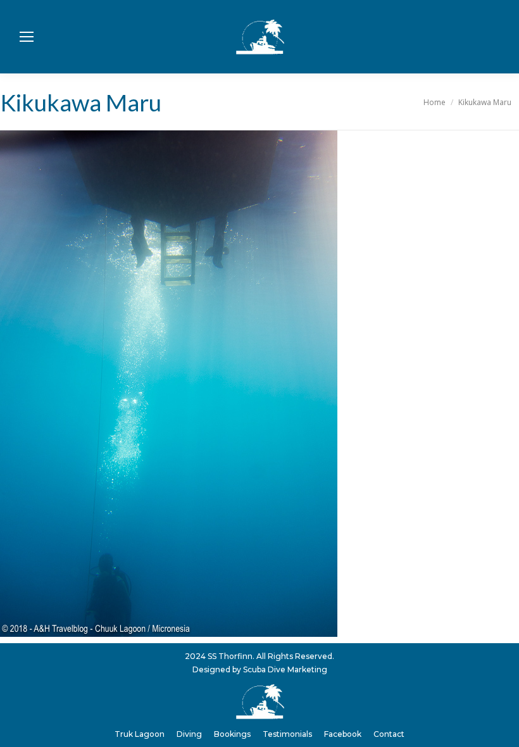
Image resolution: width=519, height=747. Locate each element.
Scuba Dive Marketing (285, 669)
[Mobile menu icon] (26, 36)
